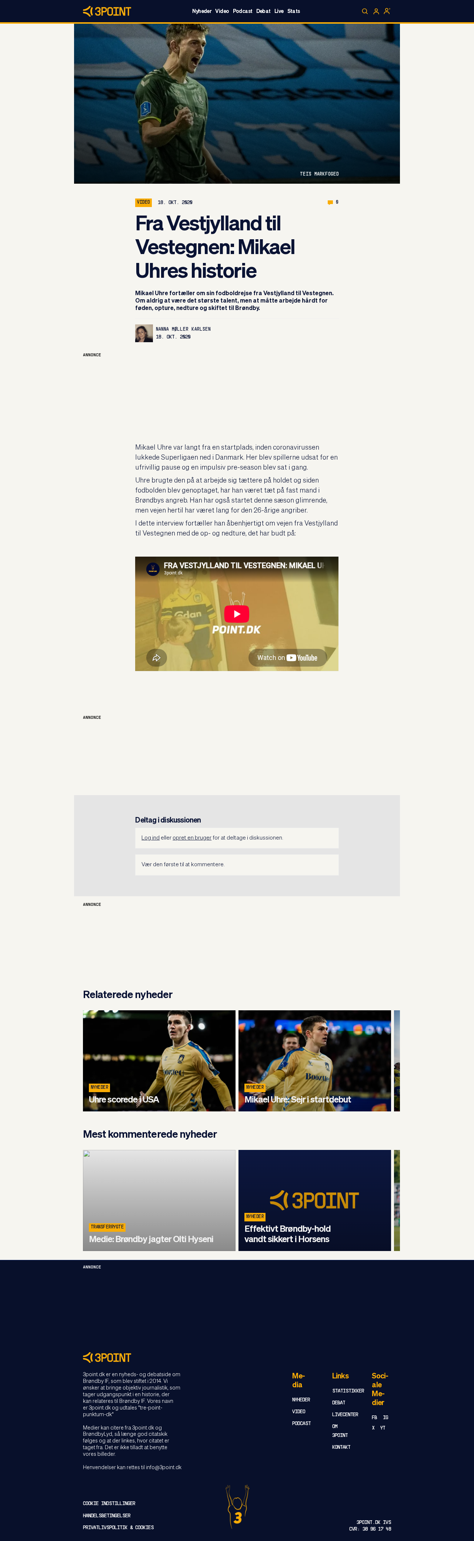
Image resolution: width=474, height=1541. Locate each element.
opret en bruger (192, 838)
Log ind (150, 838)
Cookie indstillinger (109, 1503)
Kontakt (341, 1447)
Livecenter (345, 1414)
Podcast (243, 11)
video (143, 202)
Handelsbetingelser (106, 1516)
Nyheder (201, 11)
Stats (293, 11)
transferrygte (107, 1227)
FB (374, 1417)
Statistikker (348, 1391)
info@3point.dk (163, 1467)
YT (382, 1428)
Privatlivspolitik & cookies (118, 1527)
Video (222, 11)
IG (385, 1417)
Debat (263, 11)
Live (279, 11)
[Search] (365, 11)
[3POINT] (237, 1357)
